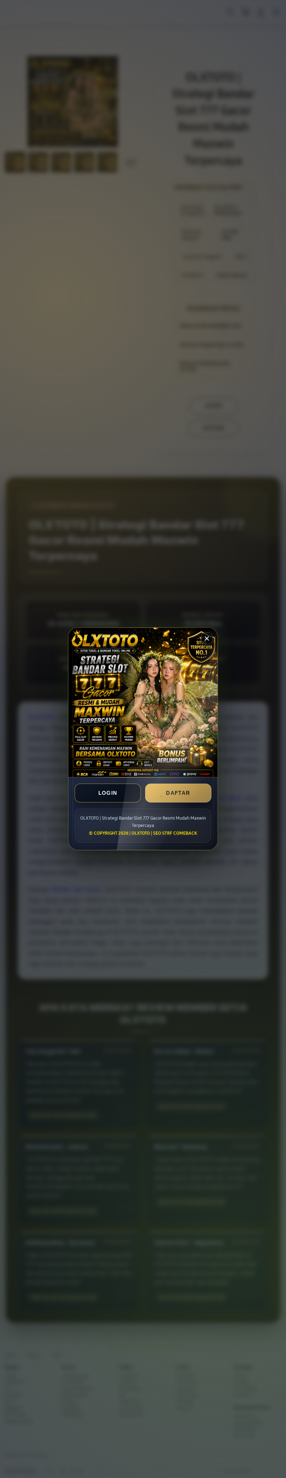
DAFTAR (178, 793)
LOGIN (108, 793)
